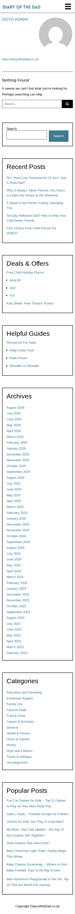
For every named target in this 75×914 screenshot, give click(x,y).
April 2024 (14, 571)
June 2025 (14, 489)
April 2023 (14, 641)
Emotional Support (20, 698)
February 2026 (17, 442)
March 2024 (15, 577)
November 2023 (18, 600)
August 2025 (15, 478)
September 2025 (18, 472)
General (12, 727)
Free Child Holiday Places (25, 272)
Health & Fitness (18, 733)
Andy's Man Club (21, 350)
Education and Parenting (24, 692)
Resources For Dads (21, 342)
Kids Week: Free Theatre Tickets (30, 303)
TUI (12, 295)
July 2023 (13, 624)
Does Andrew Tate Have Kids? (28, 843)
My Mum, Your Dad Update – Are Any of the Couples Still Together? (35, 832)
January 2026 (16, 448)
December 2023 (18, 594)
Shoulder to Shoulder (24, 366)
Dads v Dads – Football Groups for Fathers (37, 814)
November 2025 (18, 460)
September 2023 (18, 612)
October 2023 (16, 606)
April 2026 (14, 431)
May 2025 (14, 495)
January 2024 (16, 588)
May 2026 (14, 425)
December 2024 (18, 524)
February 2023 (17, 653)
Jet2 (12, 288)
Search (12, 128)
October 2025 (16, 466)
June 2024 (14, 559)
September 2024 (18, 542)
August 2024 (15, 548)
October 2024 (16, 536)
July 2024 (13, 554)
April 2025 (14, 501)
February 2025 (17, 513)
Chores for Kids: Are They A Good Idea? (35, 822)
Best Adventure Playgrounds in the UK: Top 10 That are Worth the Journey (37, 882)
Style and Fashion (19, 751)
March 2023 (15, 647)
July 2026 (13, 413)
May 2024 (14, 565)
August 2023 (15, 618)
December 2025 (18, 454)
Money (11, 745)
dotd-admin (15, 19)
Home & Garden (18, 739)
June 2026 (14, 419)
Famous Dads (17, 710)
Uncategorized (17, 762)
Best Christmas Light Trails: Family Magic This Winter (37, 854)
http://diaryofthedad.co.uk (20, 59)
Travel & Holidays (19, 757)
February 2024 (17, 583)
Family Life (14, 704)
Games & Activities (20, 721)
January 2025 (16, 518)
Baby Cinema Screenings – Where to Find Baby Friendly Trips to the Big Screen (37, 867)
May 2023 (14, 635)
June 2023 (14, 629)
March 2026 (15, 437)
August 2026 (15, 407)
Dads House (18, 358)
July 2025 (13, 483)
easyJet (15, 280)
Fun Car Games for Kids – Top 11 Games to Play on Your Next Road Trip (36, 803)
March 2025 (15, 507)
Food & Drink (16, 716)
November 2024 (18, 530)
